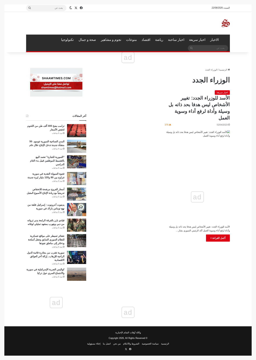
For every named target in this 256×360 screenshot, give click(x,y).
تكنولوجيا (67, 40)
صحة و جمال (87, 40)
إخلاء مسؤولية (93, 343)
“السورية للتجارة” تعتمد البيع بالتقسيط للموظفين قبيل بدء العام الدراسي (47, 161)
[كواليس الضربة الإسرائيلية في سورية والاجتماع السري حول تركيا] (76, 274)
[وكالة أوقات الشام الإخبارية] (225, 23)
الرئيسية (225, 40)
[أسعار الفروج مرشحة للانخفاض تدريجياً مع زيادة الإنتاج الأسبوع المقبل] (76, 194)
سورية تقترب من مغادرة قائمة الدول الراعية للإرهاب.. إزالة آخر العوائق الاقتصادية (45, 256)
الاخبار (214, 40)
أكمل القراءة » (218, 238)
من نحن (117, 343)
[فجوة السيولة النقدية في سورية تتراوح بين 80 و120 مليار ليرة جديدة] (76, 178)
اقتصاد (146, 40)
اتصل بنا (107, 343)
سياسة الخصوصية (150, 343)
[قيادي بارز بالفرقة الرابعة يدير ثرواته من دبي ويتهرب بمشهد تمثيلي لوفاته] (76, 225)
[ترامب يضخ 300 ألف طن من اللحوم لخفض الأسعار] (76, 130)
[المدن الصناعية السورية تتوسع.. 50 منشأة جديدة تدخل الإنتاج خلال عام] (76, 146)
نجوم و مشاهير (111, 40)
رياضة (159, 40)
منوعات (131, 40)
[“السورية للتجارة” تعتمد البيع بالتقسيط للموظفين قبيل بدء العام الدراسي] (76, 161)
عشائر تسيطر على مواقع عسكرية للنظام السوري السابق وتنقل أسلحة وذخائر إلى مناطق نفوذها (46, 239)
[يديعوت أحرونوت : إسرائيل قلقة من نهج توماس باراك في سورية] (76, 209)
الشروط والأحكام (131, 343)
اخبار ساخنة (176, 40)
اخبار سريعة (197, 40)
